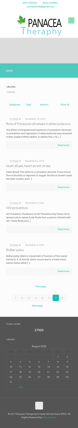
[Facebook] (39, 11)
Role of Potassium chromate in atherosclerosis (38, 124)
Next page (37, 305)
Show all (64, 104)
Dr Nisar (14, 119)
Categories (14, 104)
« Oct (20, 387)
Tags (28, 104)
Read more (63, 145)
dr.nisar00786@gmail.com (40, 6)
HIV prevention (17, 208)
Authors (44, 104)
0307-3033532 (29, 2)
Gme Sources (49, 417)
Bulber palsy (15, 250)
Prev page (41, 286)
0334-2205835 (50, 2)
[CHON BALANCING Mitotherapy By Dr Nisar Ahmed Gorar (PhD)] (39, 25)
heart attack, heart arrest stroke (28, 166)
